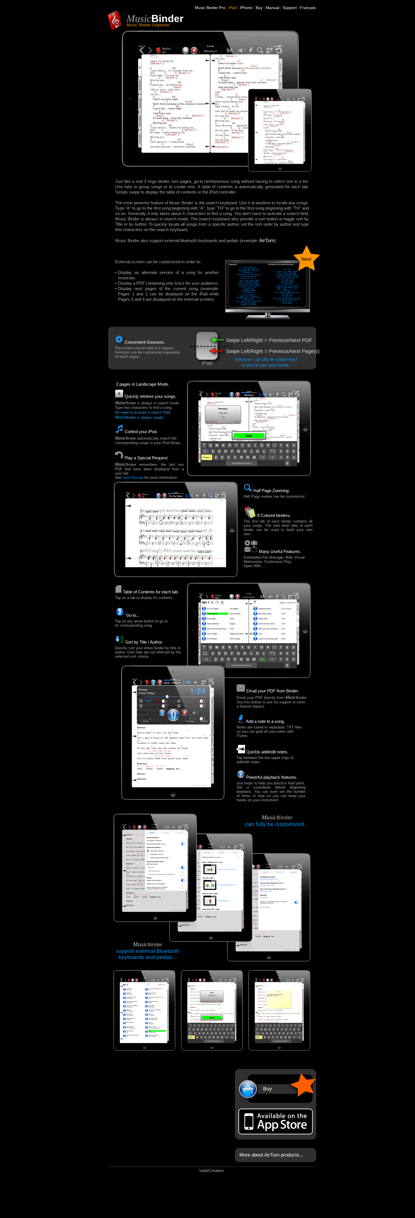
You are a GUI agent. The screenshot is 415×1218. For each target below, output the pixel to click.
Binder (167, 18)
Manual (272, 7)
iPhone (246, 7)
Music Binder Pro (210, 7)
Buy (259, 7)
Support (290, 7)
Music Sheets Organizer (148, 25)
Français (308, 7)
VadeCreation (211, 1170)
